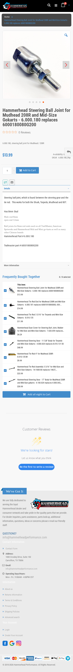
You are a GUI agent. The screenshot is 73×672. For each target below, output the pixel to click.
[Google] (12, 645)
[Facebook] (6, 645)
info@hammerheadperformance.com (25, 537)
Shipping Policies (12, 611)
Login (7, 629)
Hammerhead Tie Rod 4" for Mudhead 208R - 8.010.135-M (35, 355)
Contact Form (11, 548)
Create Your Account (14, 635)
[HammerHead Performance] (15, 6)
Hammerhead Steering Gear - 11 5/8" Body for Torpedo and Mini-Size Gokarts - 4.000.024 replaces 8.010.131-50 (40, 342)
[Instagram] (19, 645)
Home (7, 17)
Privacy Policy (11, 606)
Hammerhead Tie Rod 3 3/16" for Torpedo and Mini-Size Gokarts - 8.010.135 (40, 316)
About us (9, 589)
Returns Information (13, 594)
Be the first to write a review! (36, 466)
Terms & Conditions (13, 600)
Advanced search (12, 617)
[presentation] (36, 188)
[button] (66, 38)
